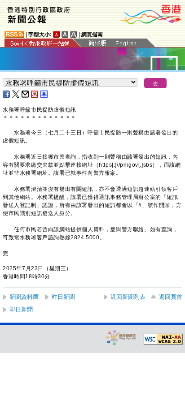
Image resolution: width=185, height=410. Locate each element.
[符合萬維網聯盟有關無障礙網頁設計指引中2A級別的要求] (163, 339)
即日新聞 (21, 309)
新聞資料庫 (24, 296)
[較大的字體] (65, 34)
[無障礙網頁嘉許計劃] (121, 337)
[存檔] (35, 94)
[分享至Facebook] (7, 94)
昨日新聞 (63, 296)
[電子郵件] (26, 94)
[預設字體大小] (56, 34)
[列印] (44, 94)
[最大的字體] (73, 34)
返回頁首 (170, 296)
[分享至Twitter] (16, 94)
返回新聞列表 (127, 296)
